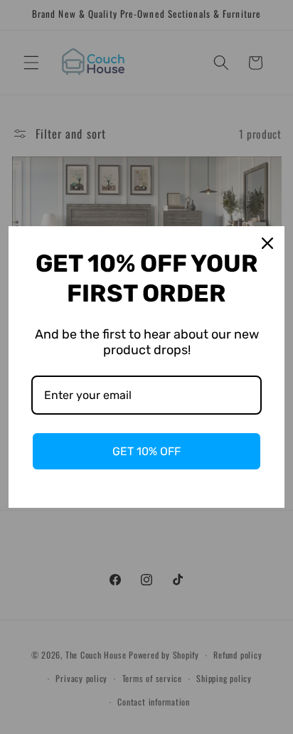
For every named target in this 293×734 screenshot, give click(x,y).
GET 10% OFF (146, 451)
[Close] (267, 243)
